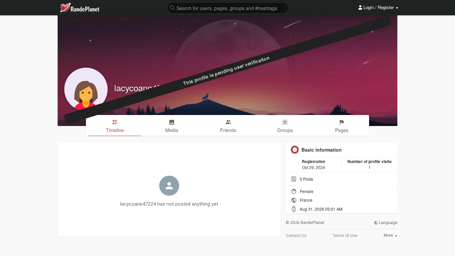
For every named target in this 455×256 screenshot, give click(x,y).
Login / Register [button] (378, 7)
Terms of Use (345, 236)
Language (387, 223)
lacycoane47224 (145, 87)
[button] (228, 7)
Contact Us (296, 236)
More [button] (389, 235)
